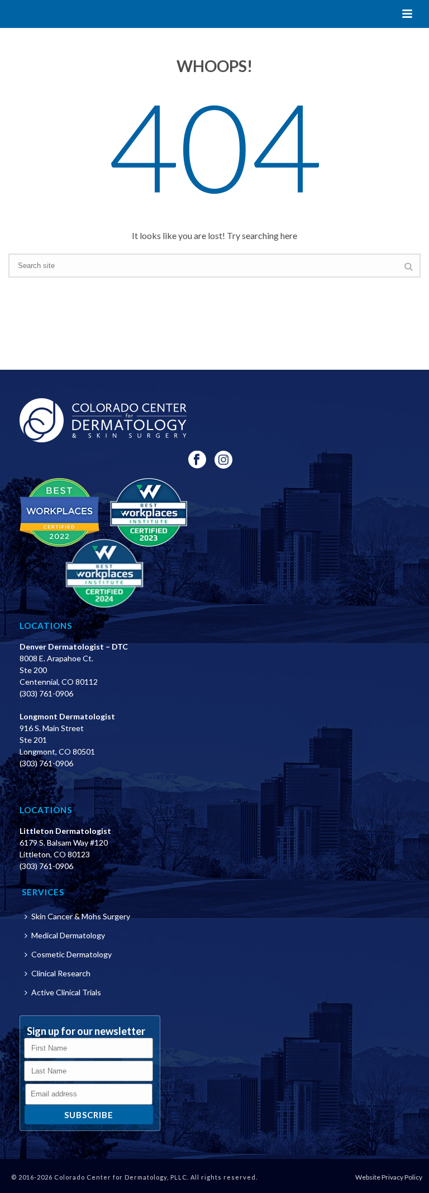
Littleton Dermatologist (65, 831)
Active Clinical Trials (66, 992)
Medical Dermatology (68, 935)
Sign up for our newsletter (86, 1031)
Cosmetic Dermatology (71, 954)
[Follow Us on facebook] (197, 460)
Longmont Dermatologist (67, 716)
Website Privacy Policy (388, 1177)
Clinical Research (60, 973)
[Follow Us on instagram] (223, 460)
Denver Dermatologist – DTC (74, 646)
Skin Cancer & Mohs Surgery (80, 916)
